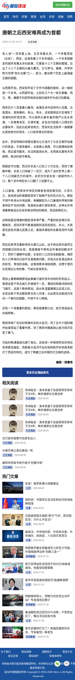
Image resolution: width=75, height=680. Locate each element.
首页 (6, 16)
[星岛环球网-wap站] (16, 6)
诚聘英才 (47, 651)
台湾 (42, 16)
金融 (60, 16)
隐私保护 (34, 655)
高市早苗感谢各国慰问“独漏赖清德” (47, 580)
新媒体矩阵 (55, 655)
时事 (24, 16)
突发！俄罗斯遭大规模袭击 (42, 483)
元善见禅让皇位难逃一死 (17, 450)
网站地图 (26, 651)
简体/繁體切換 (62, 5)
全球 (51, 16)
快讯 (15, 16)
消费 (70, 16)
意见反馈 (13, 655)
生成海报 (32, 42)
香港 (33, 16)
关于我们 (6, 651)
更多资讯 (37, 372)
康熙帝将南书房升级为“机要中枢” (22, 462)
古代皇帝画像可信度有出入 (19, 438)
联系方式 (67, 651)
